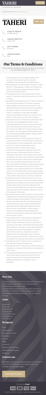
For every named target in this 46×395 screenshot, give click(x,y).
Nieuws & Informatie (9, 333)
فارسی (25, 11)
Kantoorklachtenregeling (10, 350)
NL (19, 11)
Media (4, 341)
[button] (40, 3)
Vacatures (5, 353)
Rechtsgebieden (7, 330)
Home (4, 327)
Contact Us (6, 344)
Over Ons (5, 339)
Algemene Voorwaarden (10, 347)
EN (21, 11)
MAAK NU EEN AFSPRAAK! (13, 374)
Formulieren (6, 336)
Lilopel (27, 384)
